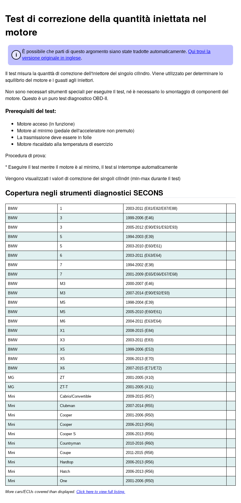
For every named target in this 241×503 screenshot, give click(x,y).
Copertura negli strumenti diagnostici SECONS (84, 193)
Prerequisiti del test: (30, 111)
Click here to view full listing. (100, 492)
